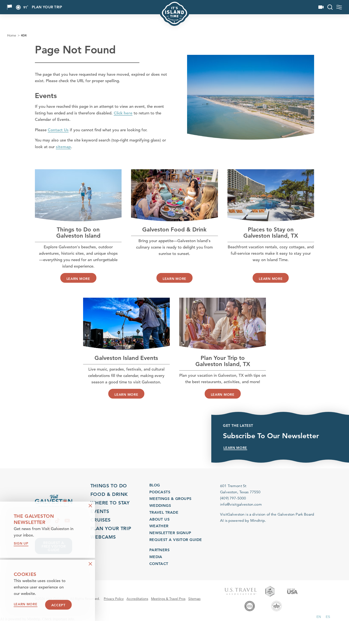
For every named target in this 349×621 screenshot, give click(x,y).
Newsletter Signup (170, 533)
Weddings (160, 505)
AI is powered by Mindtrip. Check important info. (37, 619)
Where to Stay (110, 503)
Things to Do (108, 486)
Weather (159, 526)
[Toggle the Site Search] (330, 7)
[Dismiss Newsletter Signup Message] (90, 506)
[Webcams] (321, 7)
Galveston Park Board (296, 514)
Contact (158, 563)
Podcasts (159, 492)
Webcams (103, 537)
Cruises (100, 520)
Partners (159, 550)
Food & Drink (109, 494)
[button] (318, 616)
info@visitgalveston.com (241, 504)
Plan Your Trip (47, 7)
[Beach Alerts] (9, 7)
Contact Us (58, 129)
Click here (123, 113)
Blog (154, 485)
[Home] (53, 501)
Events (99, 511)
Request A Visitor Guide (175, 539)
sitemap (63, 146)
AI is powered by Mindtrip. (243, 520)
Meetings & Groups (170, 498)
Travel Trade (164, 512)
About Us (159, 519)
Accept (58, 605)
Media (155, 557)
